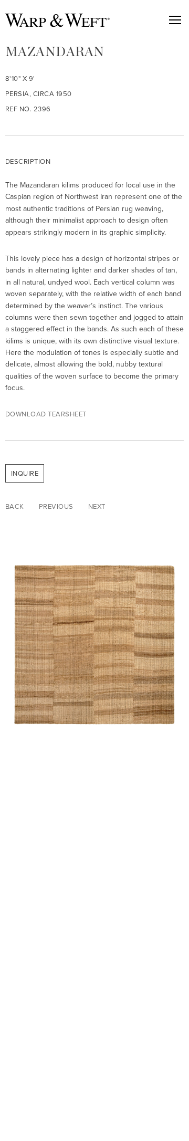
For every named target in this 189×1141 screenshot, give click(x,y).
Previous (56, 506)
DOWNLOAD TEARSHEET (46, 414)
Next (97, 506)
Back (14, 506)
